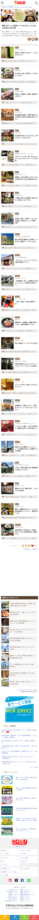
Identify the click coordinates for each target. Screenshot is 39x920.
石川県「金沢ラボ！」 (14, 899)
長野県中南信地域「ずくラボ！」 (28, 894)
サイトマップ (5, 864)
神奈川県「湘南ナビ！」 (13, 897)
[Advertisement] (19, 572)
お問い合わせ (23, 861)
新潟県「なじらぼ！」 (25, 892)
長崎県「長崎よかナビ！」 (26, 891)
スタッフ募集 (5, 875)
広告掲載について (6, 868)
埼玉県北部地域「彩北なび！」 (11, 900)
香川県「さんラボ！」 (25, 896)
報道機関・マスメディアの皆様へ (9, 872)
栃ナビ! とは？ (20, 846)
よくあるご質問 (24, 857)
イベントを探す (14, 918)
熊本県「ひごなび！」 (25, 889)
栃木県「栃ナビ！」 (14, 889)
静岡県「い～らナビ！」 (26, 897)
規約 (3, 861)
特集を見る (34, 918)
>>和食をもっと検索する (30, 549)
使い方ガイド (5, 857)
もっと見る (34, 767)
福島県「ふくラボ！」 (14, 892)
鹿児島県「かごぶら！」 (26, 899)
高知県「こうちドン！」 (26, 900)
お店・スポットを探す (5, 918)
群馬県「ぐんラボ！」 (14, 896)
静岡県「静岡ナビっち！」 (13, 891)
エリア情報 (24, 918)
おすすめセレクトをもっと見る (28, 690)
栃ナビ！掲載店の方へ (25, 868)
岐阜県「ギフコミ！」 (14, 894)
